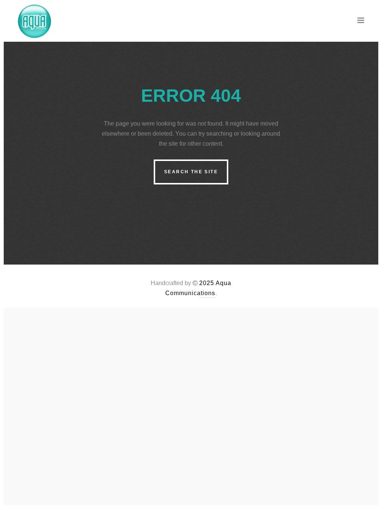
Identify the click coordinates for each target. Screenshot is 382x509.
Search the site (191, 171)
